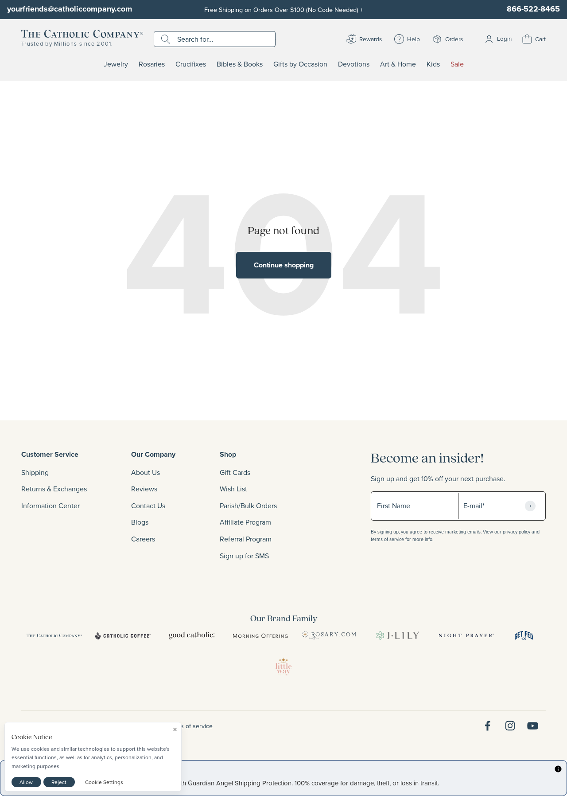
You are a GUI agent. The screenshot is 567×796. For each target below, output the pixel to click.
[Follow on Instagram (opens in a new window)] (510, 726)
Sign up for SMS (244, 556)
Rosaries (152, 64)
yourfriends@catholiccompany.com (69, 9)
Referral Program (246, 539)
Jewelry (116, 64)
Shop (228, 454)
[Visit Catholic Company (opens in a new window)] (54, 635)
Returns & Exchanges (54, 489)
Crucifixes (190, 64)
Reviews (144, 489)
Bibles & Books (240, 64)
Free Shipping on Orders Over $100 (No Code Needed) (283, 9)
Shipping (35, 472)
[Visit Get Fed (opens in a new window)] (524, 635)
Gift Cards (235, 472)
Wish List (233, 489)
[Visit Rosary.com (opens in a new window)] (329, 635)
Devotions (353, 64)
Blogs (139, 522)
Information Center (50, 505)
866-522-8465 (533, 9)
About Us (145, 472)
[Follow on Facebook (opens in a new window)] (487, 726)
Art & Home (398, 64)
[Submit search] (167, 39)
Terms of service (190, 725)
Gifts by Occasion (300, 64)
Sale (457, 64)
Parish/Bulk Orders (248, 505)
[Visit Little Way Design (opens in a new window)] (283, 666)
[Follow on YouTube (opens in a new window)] (533, 726)
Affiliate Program (245, 522)
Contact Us (148, 505)
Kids (433, 64)
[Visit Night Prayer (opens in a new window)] (466, 635)
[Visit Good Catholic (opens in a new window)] (191, 635)
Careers (143, 539)
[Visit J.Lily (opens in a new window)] (397, 635)
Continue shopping (284, 265)
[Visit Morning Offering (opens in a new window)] (260, 635)
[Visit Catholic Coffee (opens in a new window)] (123, 635)
